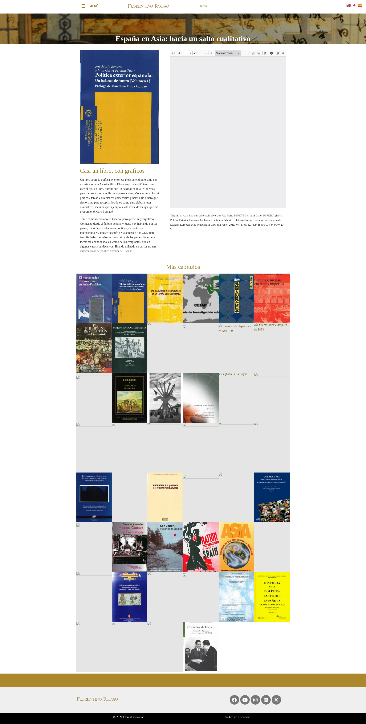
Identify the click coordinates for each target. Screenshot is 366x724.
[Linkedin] (266, 700)
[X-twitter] (276, 700)
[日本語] (354, 5)
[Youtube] (245, 700)
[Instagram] (255, 700)
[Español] (360, 5)
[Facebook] (234, 700)
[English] (349, 5)
